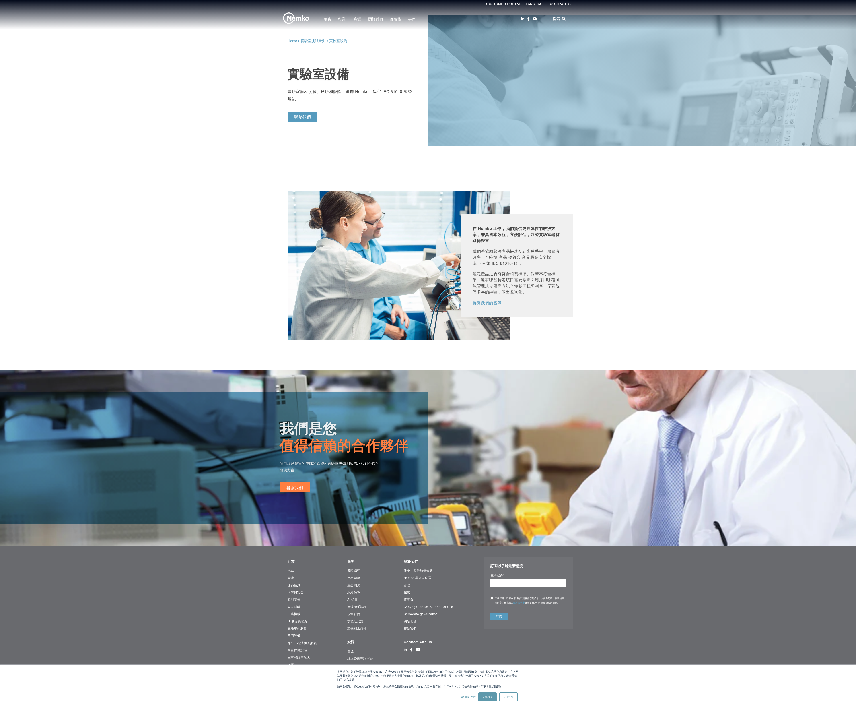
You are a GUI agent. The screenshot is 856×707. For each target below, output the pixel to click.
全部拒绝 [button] (508, 697)
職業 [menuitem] (407, 592)
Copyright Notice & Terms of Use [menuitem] (428, 606)
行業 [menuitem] (342, 18)
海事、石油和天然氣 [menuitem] (302, 643)
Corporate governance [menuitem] (421, 614)
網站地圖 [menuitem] (410, 621)
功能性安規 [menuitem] (355, 621)
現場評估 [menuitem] (353, 614)
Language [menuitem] (535, 4)
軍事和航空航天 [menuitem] (299, 657)
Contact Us (561, 4)
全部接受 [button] (487, 697)
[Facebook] (528, 19)
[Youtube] (535, 19)
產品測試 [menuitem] (353, 585)
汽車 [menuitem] (291, 570)
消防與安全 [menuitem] (296, 592)
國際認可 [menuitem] (353, 570)
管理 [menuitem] (407, 585)
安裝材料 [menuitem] (294, 606)
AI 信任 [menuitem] (352, 599)
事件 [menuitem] (412, 18)
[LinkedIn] (522, 19)
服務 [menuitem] (327, 18)
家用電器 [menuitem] (294, 599)
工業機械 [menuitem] (294, 614)
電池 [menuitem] (291, 577)
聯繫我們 (302, 116)
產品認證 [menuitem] (353, 577)
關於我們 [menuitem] (375, 18)
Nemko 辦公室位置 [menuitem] (417, 577)
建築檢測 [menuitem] (294, 585)
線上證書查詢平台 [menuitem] (360, 658)
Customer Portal (503, 4)
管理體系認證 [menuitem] (357, 606)
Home (292, 40)
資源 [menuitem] (357, 18)
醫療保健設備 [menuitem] (297, 650)
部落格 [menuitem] (395, 18)
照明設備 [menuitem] (294, 635)
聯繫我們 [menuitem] (410, 628)
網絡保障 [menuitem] (353, 592)
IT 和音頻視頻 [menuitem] (298, 621)
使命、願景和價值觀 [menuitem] (418, 570)
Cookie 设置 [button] (468, 697)
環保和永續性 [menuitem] (357, 628)
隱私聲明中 (519, 602)
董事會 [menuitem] (408, 599)
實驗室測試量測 (313, 40)
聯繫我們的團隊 (487, 303)
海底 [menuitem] (291, 664)
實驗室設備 (338, 40)
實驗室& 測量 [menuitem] (297, 628)
